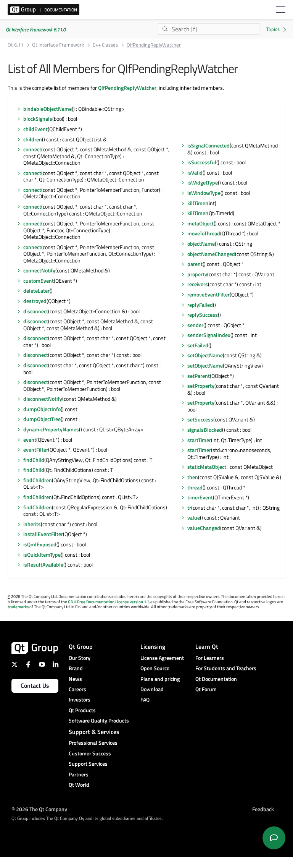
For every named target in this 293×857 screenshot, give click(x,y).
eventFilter (35, 450)
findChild (33, 460)
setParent (198, 376)
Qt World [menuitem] (79, 785)
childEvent (35, 129)
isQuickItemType (42, 555)
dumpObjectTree (42, 419)
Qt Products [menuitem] (82, 710)
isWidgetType (202, 182)
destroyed (35, 301)
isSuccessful (201, 162)
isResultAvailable (43, 565)
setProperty (200, 386)
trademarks (18, 607)
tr (189, 508)
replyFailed (200, 305)
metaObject (200, 223)
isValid (195, 172)
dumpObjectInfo (42, 409)
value (193, 518)
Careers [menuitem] (77, 689)
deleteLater (36, 291)
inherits (32, 524)
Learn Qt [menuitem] (206, 646)
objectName (201, 244)
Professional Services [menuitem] (93, 743)
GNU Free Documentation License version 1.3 (109, 602)
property (197, 274)
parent (195, 264)
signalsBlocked (204, 430)
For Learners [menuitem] (209, 658)
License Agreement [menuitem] (162, 658)
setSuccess (200, 419)
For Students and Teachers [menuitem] (225, 668)
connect (32, 149)
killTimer (197, 203)
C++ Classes (105, 44)
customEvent (38, 281)
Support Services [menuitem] (88, 764)
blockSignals (37, 119)
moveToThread (203, 233)
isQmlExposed (39, 544)
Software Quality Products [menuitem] (99, 720)
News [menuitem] (75, 679)
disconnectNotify (42, 399)
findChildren (37, 480)
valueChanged (203, 528)
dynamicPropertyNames (51, 429)
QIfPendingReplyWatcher (127, 88)
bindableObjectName (47, 109)
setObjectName (205, 355)
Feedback (263, 809)
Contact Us (35, 685)
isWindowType (204, 193)
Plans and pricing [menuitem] (160, 679)
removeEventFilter (208, 294)
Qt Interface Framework (58, 44)
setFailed (197, 345)
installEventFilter (43, 534)
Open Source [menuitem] (154, 668)
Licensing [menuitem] (152, 646)
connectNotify (39, 270)
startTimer (199, 440)
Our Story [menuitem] (79, 658)
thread (195, 487)
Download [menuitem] (152, 689)
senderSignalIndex (208, 335)
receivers (197, 284)
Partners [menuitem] (79, 774)
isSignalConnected (208, 145)
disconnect (35, 311)
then (192, 477)
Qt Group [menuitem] (81, 646)
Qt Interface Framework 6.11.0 (36, 29)
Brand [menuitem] (76, 668)
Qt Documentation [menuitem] (216, 679)
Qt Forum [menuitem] (206, 689)
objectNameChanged (211, 254)
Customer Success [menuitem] (90, 753)
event (29, 440)
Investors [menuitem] (79, 699)
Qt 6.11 (15, 44)
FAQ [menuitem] (145, 699)
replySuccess (202, 315)
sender (195, 325)
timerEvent (200, 497)
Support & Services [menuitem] (94, 731)
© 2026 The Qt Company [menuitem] (39, 809)
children (32, 139)
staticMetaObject (206, 467)
